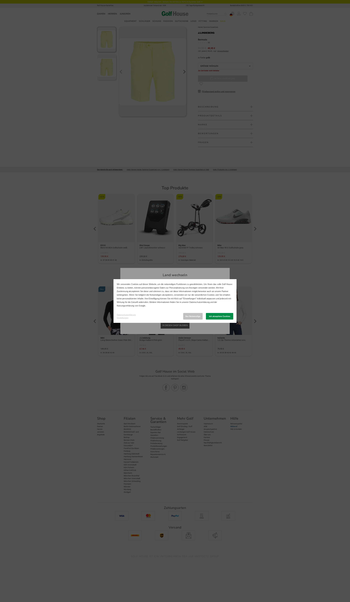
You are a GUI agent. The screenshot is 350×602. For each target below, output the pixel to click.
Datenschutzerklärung (199, 302)
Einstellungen (122, 318)
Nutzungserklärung (125, 305)
